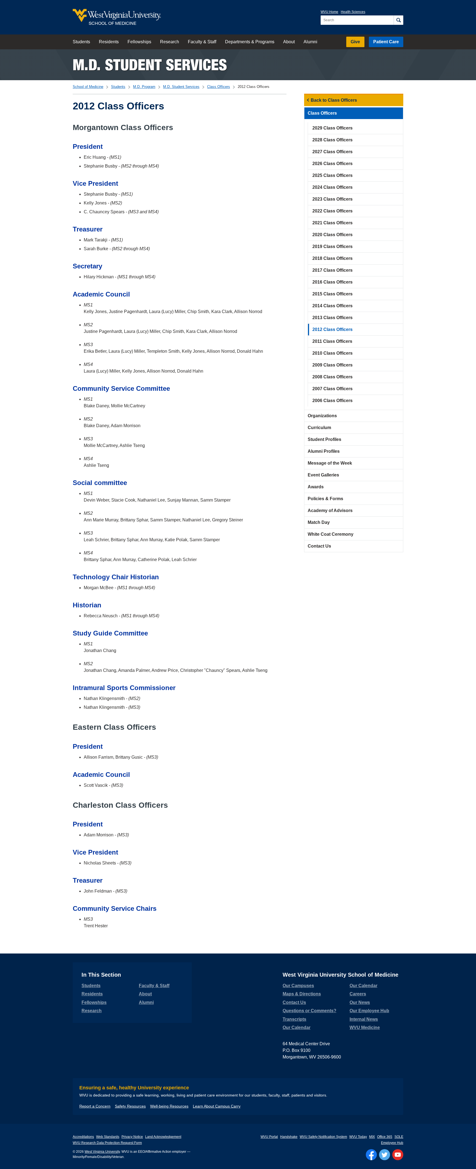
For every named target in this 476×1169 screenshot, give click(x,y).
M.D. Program (144, 87)
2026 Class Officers (332, 163)
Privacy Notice (132, 1137)
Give (355, 41)
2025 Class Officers (332, 175)
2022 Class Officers (332, 211)
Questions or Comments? (309, 1010)
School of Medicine (88, 87)
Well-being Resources (169, 1106)
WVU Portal (269, 1137)
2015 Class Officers (332, 294)
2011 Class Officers (332, 341)
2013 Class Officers (332, 317)
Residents (109, 41)
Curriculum (319, 427)
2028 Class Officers (332, 140)
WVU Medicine (365, 1027)
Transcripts (294, 1019)
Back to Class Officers (334, 100)
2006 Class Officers (332, 400)
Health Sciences (353, 12)
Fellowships (139, 41)
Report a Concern (94, 1106)
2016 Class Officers (332, 282)
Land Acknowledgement (163, 1137)
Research (169, 41)
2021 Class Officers (332, 222)
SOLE (398, 1137)
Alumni (310, 41)
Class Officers (218, 87)
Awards (316, 486)
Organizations (322, 415)
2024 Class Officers (332, 187)
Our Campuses (298, 985)
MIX (372, 1137)
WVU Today (358, 1137)
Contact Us (319, 546)
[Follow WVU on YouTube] (397, 1154)
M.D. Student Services (150, 64)
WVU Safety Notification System (323, 1137)
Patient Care (386, 41)
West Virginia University (102, 1152)
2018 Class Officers (332, 258)
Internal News (364, 1019)
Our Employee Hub (369, 1010)
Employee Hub (392, 1143)
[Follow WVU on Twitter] (384, 1154)
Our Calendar (296, 1027)
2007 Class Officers (332, 388)
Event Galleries (323, 475)
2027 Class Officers (332, 151)
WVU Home (329, 12)
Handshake (289, 1137)
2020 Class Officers (332, 234)
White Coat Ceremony (330, 534)
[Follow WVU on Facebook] (371, 1154)
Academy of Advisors (330, 510)
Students (81, 41)
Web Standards (107, 1137)
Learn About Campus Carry (216, 1106)
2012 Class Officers (332, 329)
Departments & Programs (249, 41)
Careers (358, 994)
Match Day (319, 522)
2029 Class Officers (332, 128)
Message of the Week (330, 463)
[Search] (398, 20)
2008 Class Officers (332, 377)
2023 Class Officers (332, 199)
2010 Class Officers (332, 353)
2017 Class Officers (332, 270)
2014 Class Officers (332, 305)
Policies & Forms (325, 498)
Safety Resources (130, 1106)
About (289, 41)
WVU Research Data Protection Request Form (107, 1143)
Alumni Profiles (324, 451)
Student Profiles (324, 439)
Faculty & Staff (202, 41)
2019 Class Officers (332, 246)
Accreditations (83, 1137)
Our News (360, 1002)
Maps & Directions (302, 994)
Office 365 (384, 1137)
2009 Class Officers (332, 365)
